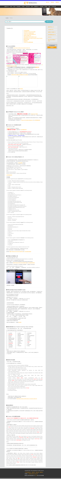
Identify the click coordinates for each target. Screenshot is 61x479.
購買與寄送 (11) (51, 27)
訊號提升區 (37, 67)
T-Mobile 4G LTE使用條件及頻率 (29, 33)
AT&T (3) (49, 37)
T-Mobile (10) (50, 29)
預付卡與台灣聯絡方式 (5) (52, 40)
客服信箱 (52, 2)
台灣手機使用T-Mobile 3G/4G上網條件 (30, 31)
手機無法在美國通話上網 (27, 35)
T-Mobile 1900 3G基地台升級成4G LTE (30, 34)
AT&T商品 (21, 88)
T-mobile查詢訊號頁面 (27, 251)
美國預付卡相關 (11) (52, 32)
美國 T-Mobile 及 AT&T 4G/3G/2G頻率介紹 (16, 251)
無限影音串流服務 (26, 39)
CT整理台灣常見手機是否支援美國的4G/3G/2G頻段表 (19, 74)
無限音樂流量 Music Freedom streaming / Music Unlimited (33, 38)
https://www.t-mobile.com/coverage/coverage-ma (21, 47)
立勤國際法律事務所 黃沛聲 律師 (33, 473)
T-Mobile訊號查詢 (26, 30)
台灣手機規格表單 (37, 120)
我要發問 (52, 47)
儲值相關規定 (26, 40)
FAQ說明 (20, 322)
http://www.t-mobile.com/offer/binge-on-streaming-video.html (26, 398)
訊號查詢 (8, 128)
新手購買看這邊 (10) (52, 34)
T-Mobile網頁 (20, 162)
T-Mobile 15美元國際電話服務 (28, 42)
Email (36, 475)
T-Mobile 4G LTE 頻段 (34, 113)
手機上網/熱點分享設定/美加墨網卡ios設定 (30, 36)
